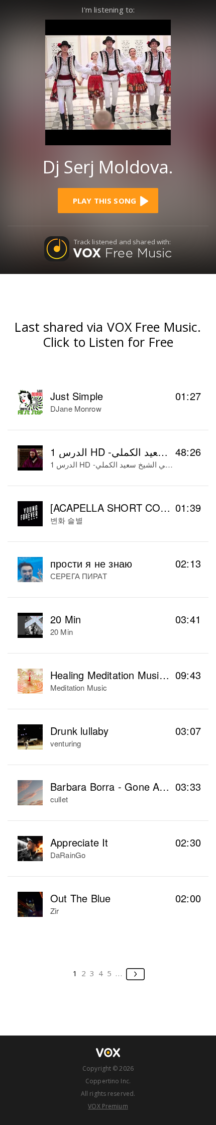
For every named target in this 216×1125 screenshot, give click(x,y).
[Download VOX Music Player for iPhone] (108, 81)
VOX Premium (108, 1106)
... (119, 973)
